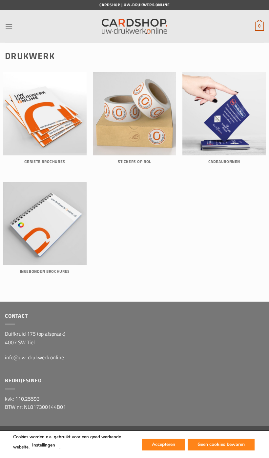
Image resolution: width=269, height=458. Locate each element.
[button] (9, 26)
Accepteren (163, 444)
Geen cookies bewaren (221, 444)
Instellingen (43, 445)
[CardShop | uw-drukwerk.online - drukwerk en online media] (134, 26)
